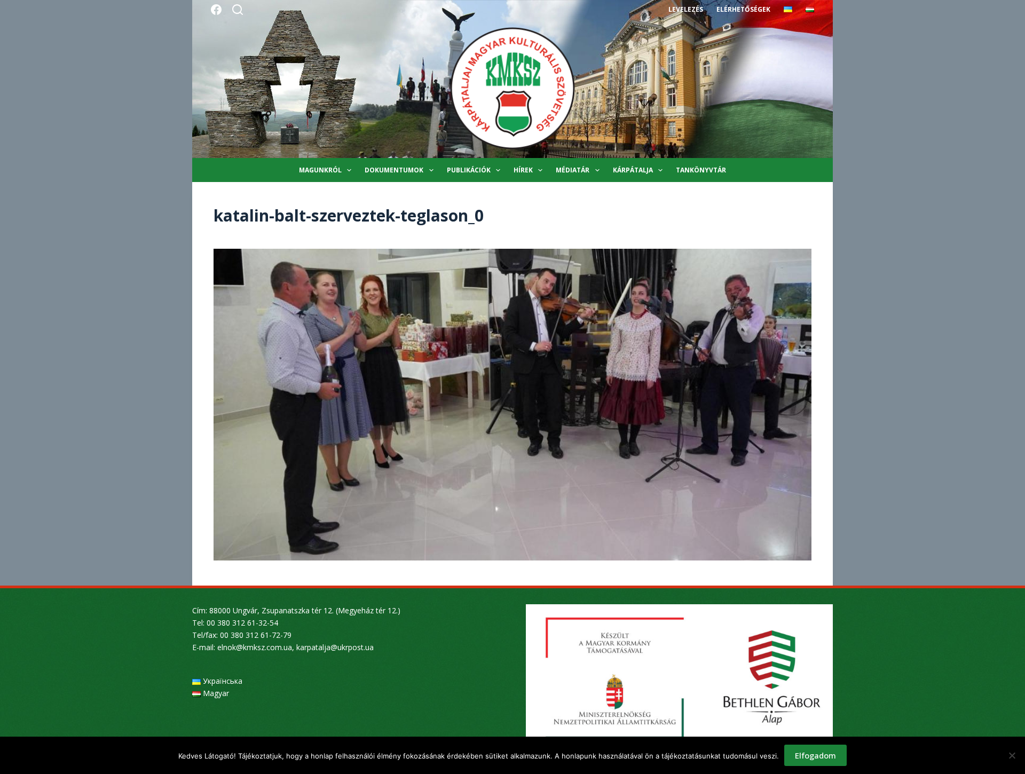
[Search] (237, 9)
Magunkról (320, 170)
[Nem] (1011, 755)
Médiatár (572, 170)
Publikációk (469, 170)
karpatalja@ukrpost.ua (335, 647)
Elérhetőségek (743, 9)
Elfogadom (815, 755)
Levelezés (685, 9)
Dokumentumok (394, 170)
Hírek (523, 170)
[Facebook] (216, 9)
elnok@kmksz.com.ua (254, 647)
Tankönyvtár (701, 170)
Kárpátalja (633, 170)
